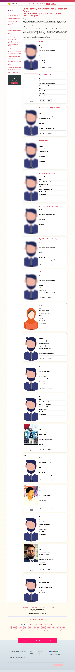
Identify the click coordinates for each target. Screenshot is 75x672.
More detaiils (50, 67)
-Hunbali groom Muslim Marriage (14, 30)
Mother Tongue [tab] (24, 624)
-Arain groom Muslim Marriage (14, 13)
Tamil (34, 627)
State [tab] (41, 624)
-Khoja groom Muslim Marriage (14, 39)
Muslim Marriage (37, 670)
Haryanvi (13, 630)
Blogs (39, 655)
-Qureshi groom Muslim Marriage (14, 59)
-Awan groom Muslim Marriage (14, 15)
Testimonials (32, 655)
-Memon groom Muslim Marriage (14, 51)
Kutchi (54, 630)
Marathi (24, 627)
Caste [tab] (31, 624)
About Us (31, 653)
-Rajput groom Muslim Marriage (14, 61)
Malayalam (43, 627)
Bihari (54, 627)
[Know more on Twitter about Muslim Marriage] (63, 1)
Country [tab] (46, 624)
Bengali (20, 627)
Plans (37, 3)
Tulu (62, 630)
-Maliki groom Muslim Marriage (14, 42)
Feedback (40, 651)
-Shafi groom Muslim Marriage (14, 66)
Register (53, 3)
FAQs (39, 653)
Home (29, 3)
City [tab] (36, 624)
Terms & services (41, 657)
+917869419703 (16, 655)
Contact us (42, 3)
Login (48, 3)
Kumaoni (50, 630)
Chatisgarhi (43, 630)
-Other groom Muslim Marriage (14, 55)
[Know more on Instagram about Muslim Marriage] (65, 1)
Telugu (38, 627)
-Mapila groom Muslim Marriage (14, 47)
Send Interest (42, 67)
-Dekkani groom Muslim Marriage (14, 21)
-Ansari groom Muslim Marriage (14, 12)
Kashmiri (24, 630)
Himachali (19, 630)
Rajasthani (59, 627)
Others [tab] (52, 624)
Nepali (59, 630)
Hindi (11, 627)
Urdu (39, 630)
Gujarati (15, 627)
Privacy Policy (32, 657)
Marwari (34, 630)
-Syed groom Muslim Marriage (14, 70)
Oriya (64, 627)
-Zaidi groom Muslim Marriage (14, 72)
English (29, 630)
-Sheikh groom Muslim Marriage (14, 67)
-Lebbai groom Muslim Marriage (14, 41)
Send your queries (14, 83)
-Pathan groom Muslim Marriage (14, 58)
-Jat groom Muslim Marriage (13, 37)
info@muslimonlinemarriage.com (19, 657)
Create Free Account (58, 664)
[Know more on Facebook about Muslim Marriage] (61, 1)
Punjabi (29, 627)
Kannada (49, 627)
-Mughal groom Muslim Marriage (14, 53)
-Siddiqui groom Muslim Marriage (14, 69)
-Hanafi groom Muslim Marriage (14, 28)
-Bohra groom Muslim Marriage (14, 17)
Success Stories (33, 658)
